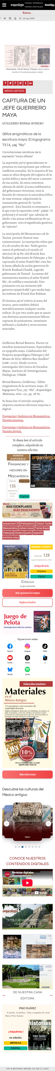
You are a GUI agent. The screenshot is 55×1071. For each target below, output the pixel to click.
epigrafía (38, 532)
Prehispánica (28, 523)
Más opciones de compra (27, 593)
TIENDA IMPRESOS (34, 3)
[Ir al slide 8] (39, 847)
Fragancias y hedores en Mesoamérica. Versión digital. (26, 429)
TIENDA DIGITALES (34, 7)
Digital (24, 496)
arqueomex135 (11, 523)
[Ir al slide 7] (36, 847)
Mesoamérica (10, 528)
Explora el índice (27, 602)
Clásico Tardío (44, 523)
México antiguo (14, 90)
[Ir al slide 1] (16, 847)
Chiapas (19, 532)
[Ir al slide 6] (32, 847)
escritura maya (11, 537)
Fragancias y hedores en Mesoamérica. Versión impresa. (26, 418)
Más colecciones (28, 774)
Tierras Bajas (42, 528)
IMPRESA (15, 1043)
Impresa (24, 480)
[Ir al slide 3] (22, 847)
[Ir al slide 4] (26, 847)
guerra (28, 532)
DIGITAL (15, 1048)
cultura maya (26, 528)
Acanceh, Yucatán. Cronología (27, 953)
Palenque (8, 532)
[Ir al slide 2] (19, 847)
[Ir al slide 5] (29, 847)
